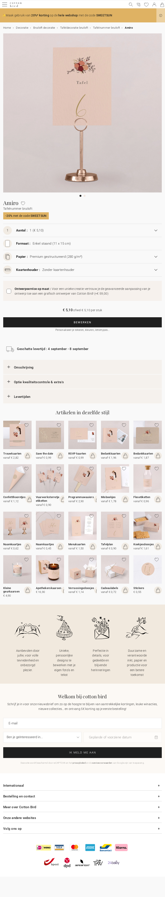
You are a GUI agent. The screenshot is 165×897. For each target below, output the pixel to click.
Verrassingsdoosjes (81, 588)
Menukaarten (76, 544)
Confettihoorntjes (14, 497)
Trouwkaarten (12, 453)
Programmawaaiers (81, 497)
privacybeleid (79, 763)
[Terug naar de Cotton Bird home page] (16, 6)
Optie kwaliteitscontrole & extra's (39, 382)
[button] (160, 15)
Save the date (44, 453)
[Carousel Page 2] (85, 196)
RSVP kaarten (77, 453)
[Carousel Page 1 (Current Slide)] (80, 196)
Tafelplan (107, 544)
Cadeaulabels (109, 588)
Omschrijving (24, 367)
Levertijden (22, 397)
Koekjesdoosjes (143, 544)
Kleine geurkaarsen (11, 589)
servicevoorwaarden (102, 763)
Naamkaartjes (12, 544)
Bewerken (82, 322)
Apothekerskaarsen (48, 588)
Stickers (138, 588)
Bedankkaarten (111, 453)
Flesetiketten (141, 497)
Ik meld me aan (82, 752)
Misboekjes (108, 497)
